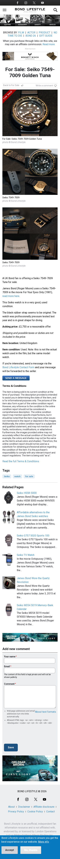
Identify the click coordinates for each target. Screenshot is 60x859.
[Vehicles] (52, 25)
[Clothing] (7, 25)
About (11, 806)
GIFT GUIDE (45, 35)
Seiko (7, 476)
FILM (21, 32)
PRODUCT (44, 32)
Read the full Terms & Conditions (20, 461)
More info (43, 841)
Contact (50, 811)
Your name (9, 656)
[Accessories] (22, 25)
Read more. (49, 44)
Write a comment (44, 85)
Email (7, 666)
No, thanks (30, 850)
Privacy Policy (16, 811)
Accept (9, 850)
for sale (29, 476)
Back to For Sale (11, 85)
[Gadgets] (37, 25)
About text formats (45, 711)
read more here (10, 296)
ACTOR (31, 32)
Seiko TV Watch (25, 554)
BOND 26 (30, 35)
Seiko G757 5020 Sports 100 (33, 535)
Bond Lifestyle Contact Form (18, 367)
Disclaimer (24, 806)
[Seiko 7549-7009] (30, 193)
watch (17, 476)
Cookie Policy (35, 811)
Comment (9, 684)
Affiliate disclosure (43, 806)
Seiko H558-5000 (27, 492)
